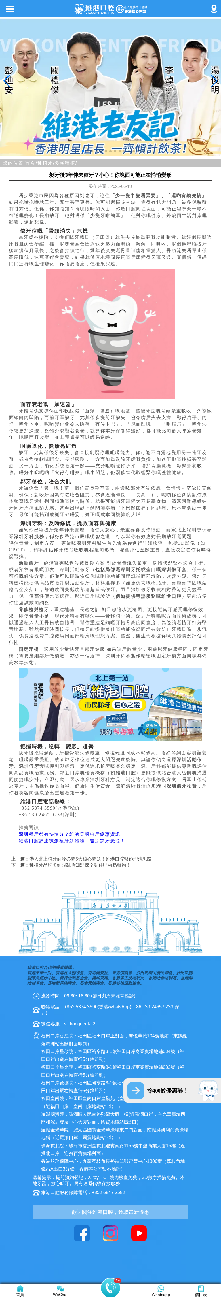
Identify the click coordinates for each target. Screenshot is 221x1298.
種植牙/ (46, 163)
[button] (78, 151)
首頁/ (31, 163)
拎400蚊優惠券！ (168, 1090)
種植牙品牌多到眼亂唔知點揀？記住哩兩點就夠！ (80, 865)
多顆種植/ (66, 163)
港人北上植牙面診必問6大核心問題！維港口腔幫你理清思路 (90, 858)
